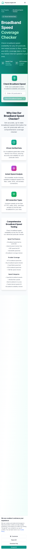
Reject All (14, 540)
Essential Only (14, 543)
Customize (15, 536)
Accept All (14, 547)
